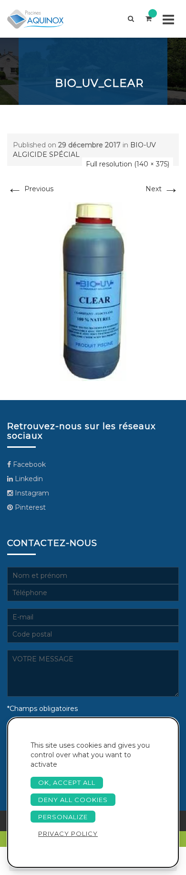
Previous (30, 189)
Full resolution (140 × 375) (127, 164)
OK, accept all (66, 782)
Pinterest (29, 507)
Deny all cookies (73, 799)
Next (162, 189)
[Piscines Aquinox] (43, 19)
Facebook (28, 464)
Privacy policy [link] (68, 833)
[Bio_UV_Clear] (93, 291)
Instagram (31, 493)
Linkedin (28, 478)
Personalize (63, 817)
